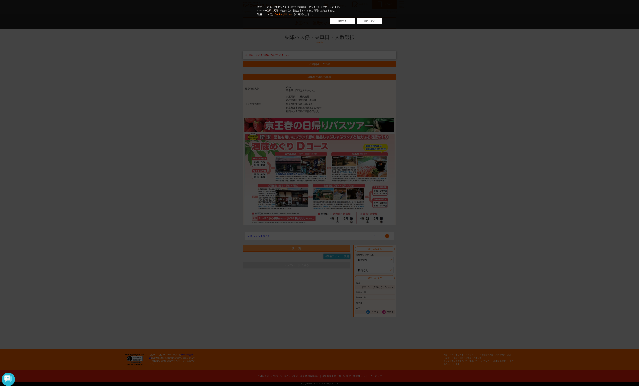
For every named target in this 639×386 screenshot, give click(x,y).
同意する (342, 21)
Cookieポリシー (283, 14)
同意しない (369, 21)
